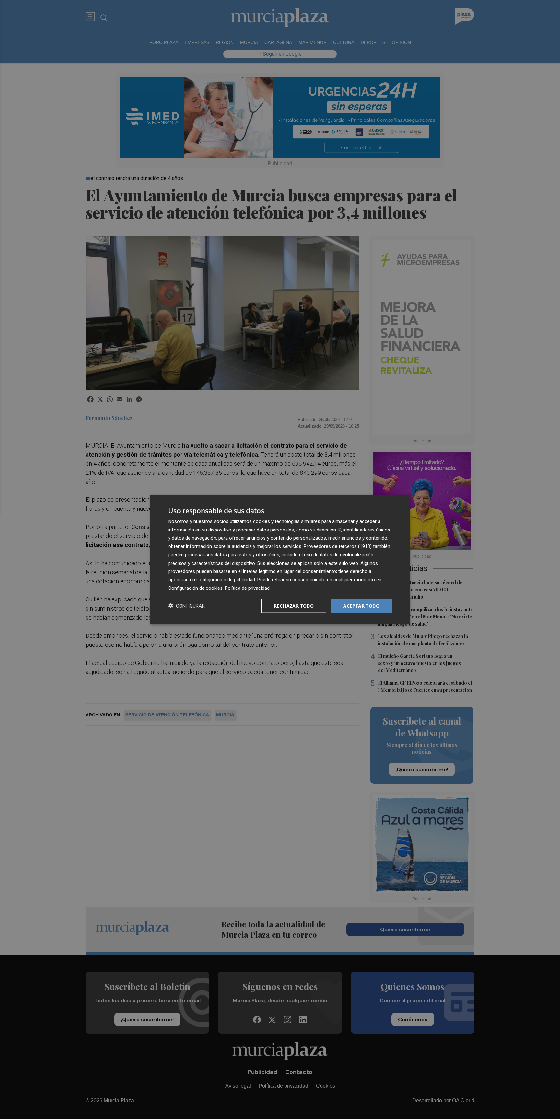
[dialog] (280, 559)
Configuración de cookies (195, 588)
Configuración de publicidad (225, 580)
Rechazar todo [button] (294, 605)
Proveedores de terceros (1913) (338, 546)
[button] (186, 606)
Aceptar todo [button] (361, 605)
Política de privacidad (247, 588)
